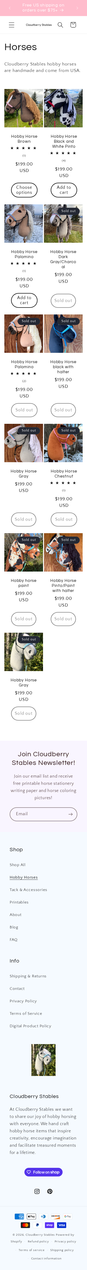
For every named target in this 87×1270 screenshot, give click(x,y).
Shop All (18, 865)
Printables (19, 902)
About (16, 915)
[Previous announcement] (9, 8)
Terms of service (31, 1250)
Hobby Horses (24, 877)
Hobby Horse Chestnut (64, 473)
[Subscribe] (70, 814)
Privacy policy (66, 1241)
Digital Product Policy (30, 1026)
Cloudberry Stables (40, 1234)
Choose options (24, 190)
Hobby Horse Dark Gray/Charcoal (63, 259)
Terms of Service (26, 1013)
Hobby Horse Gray (24, 473)
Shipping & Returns (28, 976)
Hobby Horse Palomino (24, 254)
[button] (11, 24)
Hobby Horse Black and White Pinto (64, 141)
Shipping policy (62, 1250)
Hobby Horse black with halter (63, 367)
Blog (14, 927)
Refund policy (38, 1241)
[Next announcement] (77, 8)
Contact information (46, 1258)
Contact (17, 988)
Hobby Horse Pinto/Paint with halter (63, 585)
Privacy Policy (23, 1001)
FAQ (14, 940)
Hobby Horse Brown (24, 139)
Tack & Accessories (28, 890)
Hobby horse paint (23, 583)
